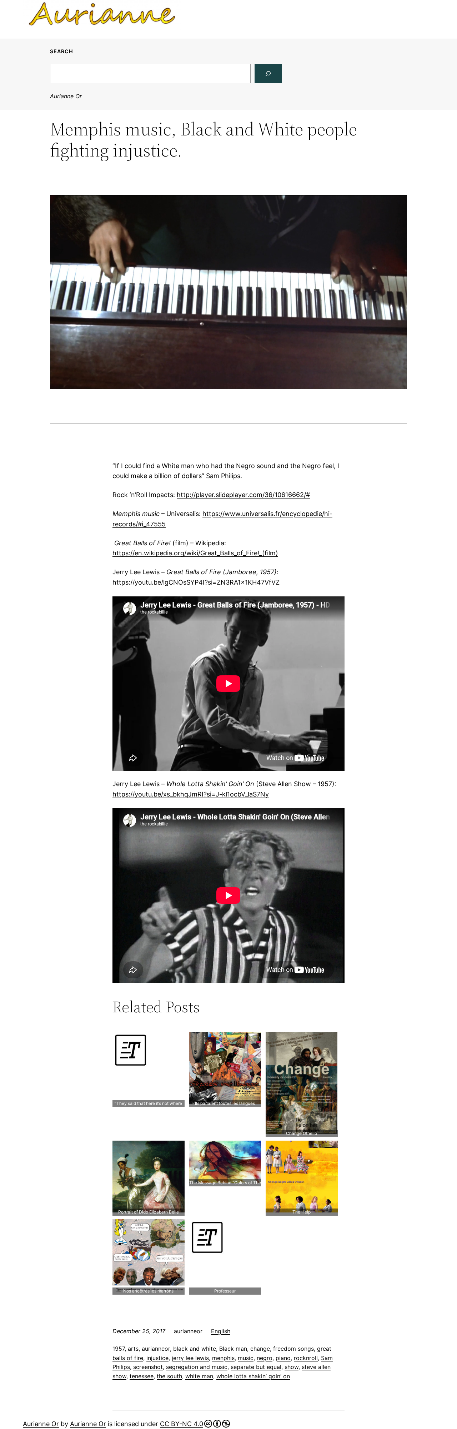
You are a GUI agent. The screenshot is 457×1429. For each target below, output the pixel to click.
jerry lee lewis (190, 1357)
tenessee (142, 1376)
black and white (194, 1348)
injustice (157, 1357)
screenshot (148, 1366)
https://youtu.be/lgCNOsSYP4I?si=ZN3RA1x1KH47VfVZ (196, 582)
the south (169, 1376)
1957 (118, 1348)
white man (199, 1376)
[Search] (268, 73)
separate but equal (256, 1366)
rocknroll (306, 1357)
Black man (233, 1348)
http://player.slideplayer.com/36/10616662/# (243, 494)
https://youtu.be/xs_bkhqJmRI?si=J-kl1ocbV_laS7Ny (190, 794)
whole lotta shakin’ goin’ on (253, 1376)
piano (283, 1357)
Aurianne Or (66, 96)
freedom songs (293, 1348)
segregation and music (196, 1366)
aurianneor (156, 1348)
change (260, 1348)
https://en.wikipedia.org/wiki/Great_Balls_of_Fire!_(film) (195, 553)
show (291, 1366)
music (245, 1357)
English (220, 1331)
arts (133, 1348)
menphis (223, 1357)
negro (264, 1357)
